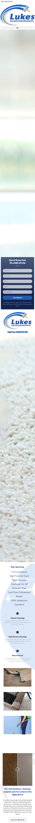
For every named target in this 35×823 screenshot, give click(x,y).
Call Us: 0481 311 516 (17, 332)
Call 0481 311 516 (7, 1)
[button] (17, 27)
